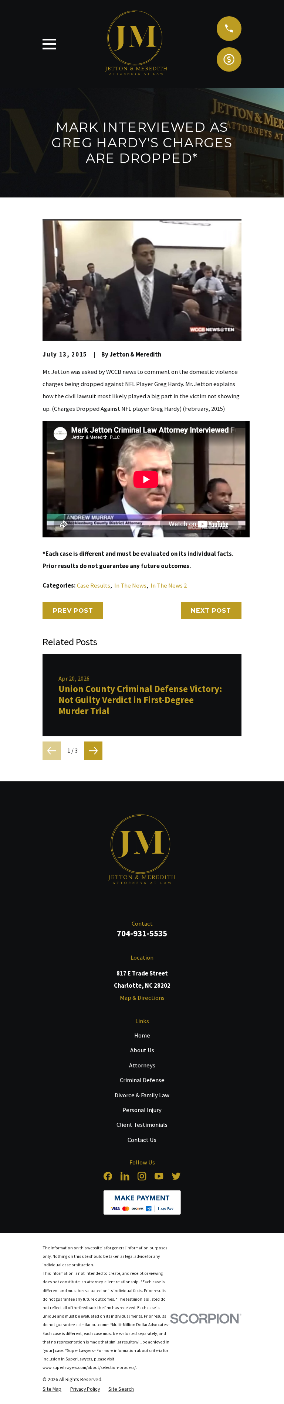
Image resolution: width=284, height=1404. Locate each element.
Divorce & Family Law (142, 1095)
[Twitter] (176, 1176)
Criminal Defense (142, 1080)
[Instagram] (142, 1176)
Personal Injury (142, 1110)
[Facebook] (108, 1176)
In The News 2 (169, 585)
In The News (130, 585)
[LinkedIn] (125, 1176)
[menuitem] (52, 1389)
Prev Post (73, 610)
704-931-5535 (142, 933)
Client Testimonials (142, 1125)
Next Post (211, 610)
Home (142, 1035)
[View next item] (93, 750)
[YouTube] (159, 1176)
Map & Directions (142, 998)
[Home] (142, 850)
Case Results (93, 585)
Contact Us (142, 1140)
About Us (142, 1050)
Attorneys (142, 1065)
